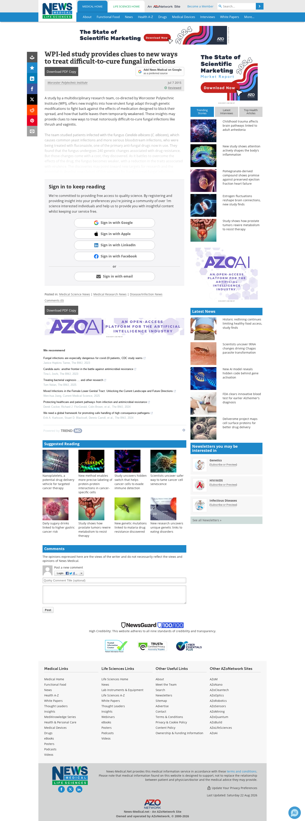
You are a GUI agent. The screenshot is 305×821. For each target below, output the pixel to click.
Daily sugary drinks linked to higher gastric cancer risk (59, 527)
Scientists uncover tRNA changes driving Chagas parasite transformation (239, 348)
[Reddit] (32, 110)
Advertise (162, 706)
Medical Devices (55, 728)
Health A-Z (51, 695)
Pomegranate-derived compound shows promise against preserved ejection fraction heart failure (241, 177)
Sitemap (161, 701)
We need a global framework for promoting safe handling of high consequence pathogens (96, 413)
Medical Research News (110, 294)
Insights (49, 711)
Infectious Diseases (223, 500)
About (160, 679)
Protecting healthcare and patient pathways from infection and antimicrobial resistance (95, 402)
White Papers (53, 701)
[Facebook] (32, 89)
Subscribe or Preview (223, 464)
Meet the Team (166, 684)
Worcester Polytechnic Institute (68, 83)
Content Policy (165, 728)
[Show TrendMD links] (183, 430)
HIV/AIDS (216, 480)
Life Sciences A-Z (113, 695)
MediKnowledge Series (60, 717)
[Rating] (32, 67)
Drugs (48, 733)
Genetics (216, 460)
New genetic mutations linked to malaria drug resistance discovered (131, 527)
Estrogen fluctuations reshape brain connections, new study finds (242, 200)
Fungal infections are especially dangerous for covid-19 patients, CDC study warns (93, 358)
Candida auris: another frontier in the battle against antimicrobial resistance (88, 369)
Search (160, 690)
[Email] (32, 131)
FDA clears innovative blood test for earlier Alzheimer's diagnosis (242, 398)
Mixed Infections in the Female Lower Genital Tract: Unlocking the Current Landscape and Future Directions (108, 391)
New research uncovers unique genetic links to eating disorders (166, 527)
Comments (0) (54, 300)
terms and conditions (241, 771)
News (48, 690)
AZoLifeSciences (221, 728)
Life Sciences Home (126, 6)
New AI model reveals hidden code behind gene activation (241, 373)
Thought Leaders (56, 706)
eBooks (49, 738)
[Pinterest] (32, 120)
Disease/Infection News (146, 294)
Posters (49, 744)
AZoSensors (218, 706)
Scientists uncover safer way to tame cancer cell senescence (167, 480)
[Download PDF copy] (32, 57)
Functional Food (55, 684)
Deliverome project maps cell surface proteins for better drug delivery (240, 423)
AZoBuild (216, 722)
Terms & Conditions (169, 717)
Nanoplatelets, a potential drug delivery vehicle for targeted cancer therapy (58, 482)
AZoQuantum (219, 717)
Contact (161, 711)
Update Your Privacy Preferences (234, 788)
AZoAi (214, 733)
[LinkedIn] (32, 78)
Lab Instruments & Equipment (122, 690)
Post (48, 610)
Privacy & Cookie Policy (171, 722)
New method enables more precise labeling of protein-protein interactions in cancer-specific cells (95, 484)
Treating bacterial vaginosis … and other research (73, 380)
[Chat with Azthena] (294, 812)
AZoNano (216, 684)
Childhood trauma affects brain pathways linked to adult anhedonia (240, 125)
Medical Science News (74, 294)
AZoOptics (217, 695)
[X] (32, 99)
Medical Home (92, 6)
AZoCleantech (219, 690)
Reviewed (174, 88)
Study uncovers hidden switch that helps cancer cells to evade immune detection (131, 482)
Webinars (108, 717)
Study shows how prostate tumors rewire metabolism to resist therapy (94, 529)
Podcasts (50, 749)
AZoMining (217, 711)
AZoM (214, 679)
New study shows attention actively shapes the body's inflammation (241, 150)
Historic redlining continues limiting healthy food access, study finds (242, 323)
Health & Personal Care (60, 722)
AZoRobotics (218, 701)
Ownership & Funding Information (179, 733)
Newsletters (164, 695)
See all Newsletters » (207, 520)
